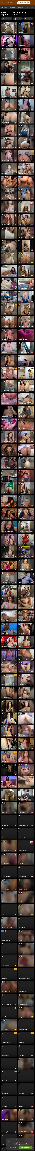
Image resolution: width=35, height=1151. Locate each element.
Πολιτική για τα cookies (21, 1144)
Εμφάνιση (8, 19)
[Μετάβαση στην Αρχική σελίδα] (10, 3)
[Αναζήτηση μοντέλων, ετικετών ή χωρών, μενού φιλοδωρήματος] (32, 7)
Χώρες (19, 19)
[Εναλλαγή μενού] (2, 2)
